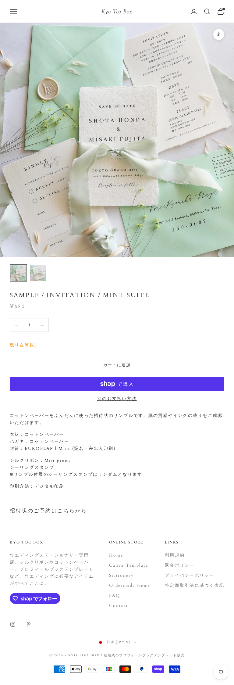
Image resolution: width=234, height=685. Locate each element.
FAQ (114, 595)
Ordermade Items (130, 585)
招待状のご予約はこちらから (48, 510)
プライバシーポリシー (189, 575)
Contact (118, 605)
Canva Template (128, 565)
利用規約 (175, 555)
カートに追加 (117, 365)
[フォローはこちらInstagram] (13, 624)
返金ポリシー (179, 565)
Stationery (121, 575)
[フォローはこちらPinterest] (29, 624)
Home (116, 555)
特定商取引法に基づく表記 (194, 585)
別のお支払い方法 (117, 399)
